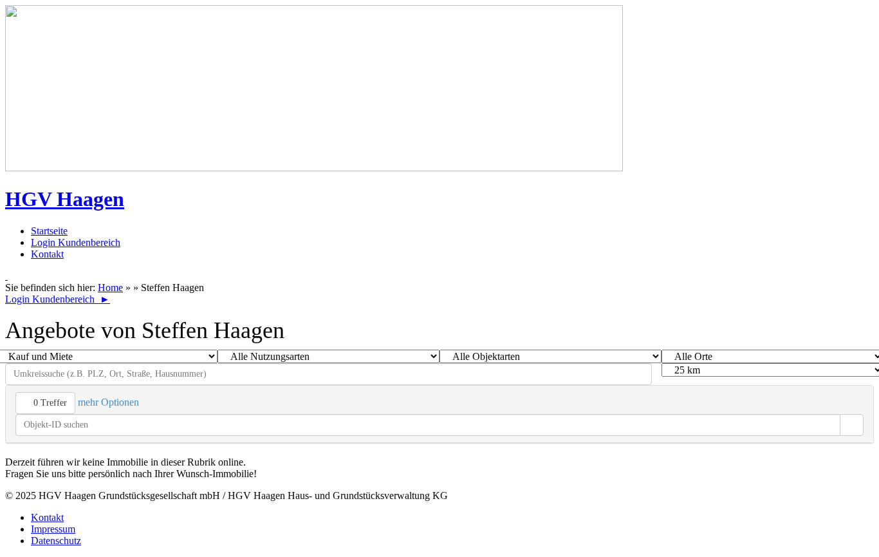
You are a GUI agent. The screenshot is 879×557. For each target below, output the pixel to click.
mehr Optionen (110, 402)
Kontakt (47, 254)
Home (110, 287)
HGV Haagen (64, 199)
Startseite (49, 230)
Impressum (53, 529)
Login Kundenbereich (75, 242)
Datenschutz (56, 540)
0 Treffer (49, 403)
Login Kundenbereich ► (57, 299)
